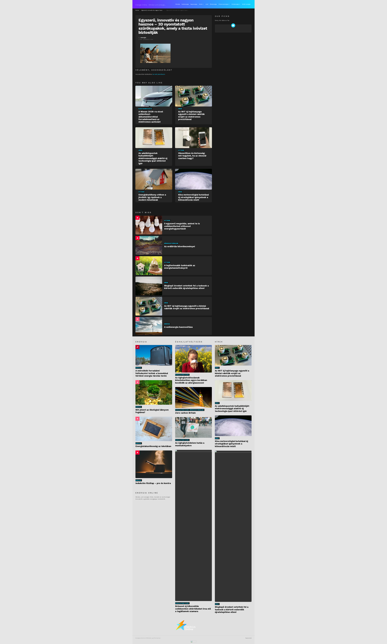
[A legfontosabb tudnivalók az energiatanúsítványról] (148, 265)
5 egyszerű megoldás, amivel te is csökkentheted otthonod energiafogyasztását (182, 226)
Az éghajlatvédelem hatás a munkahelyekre (189, 444)
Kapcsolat (248, 638)
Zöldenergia (235, 4)
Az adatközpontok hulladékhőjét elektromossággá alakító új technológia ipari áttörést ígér (152, 158)
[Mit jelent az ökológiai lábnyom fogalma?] (153, 392)
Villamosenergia (223, 4)
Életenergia (213, 4)
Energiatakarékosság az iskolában (153, 446)
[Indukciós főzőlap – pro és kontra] (153, 464)
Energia (167, 324)
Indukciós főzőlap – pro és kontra (153, 483)
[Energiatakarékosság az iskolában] (153, 429)
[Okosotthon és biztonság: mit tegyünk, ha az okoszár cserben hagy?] (193, 137)
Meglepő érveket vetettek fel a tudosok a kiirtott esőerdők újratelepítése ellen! (186, 286)
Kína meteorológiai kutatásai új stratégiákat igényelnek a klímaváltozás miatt (193, 197)
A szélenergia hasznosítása (178, 327)
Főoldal (177, 4)
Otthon (181, 150)
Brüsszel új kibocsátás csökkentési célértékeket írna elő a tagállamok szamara (193, 609)
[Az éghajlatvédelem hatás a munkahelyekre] (193, 427)
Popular (137, 319)
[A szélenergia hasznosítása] (148, 326)
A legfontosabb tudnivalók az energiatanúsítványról (179, 266)
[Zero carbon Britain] (193, 397)
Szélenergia (185, 4)
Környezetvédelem (171, 243)
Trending (137, 347)
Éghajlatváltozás (182, 374)
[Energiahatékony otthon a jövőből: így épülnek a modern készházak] (153, 179)
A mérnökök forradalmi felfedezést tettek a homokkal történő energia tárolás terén (151, 373)
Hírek (200, 4)
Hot (137, 218)
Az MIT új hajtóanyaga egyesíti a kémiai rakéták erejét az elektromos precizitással (191, 115)
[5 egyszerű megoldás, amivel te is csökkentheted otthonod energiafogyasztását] (148, 225)
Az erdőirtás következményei (179, 246)
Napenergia (193, 4)
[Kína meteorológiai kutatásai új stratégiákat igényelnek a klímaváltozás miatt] (193, 179)
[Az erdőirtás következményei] (148, 245)
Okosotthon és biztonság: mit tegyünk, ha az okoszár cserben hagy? (192, 156)
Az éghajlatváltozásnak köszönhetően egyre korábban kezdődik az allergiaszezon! (191, 380)
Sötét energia (246, 4)
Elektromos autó (145, 108)
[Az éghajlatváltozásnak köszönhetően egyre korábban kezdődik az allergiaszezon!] (193, 359)
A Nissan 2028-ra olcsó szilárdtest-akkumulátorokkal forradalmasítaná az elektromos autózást (150, 116)
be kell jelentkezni (159, 74)
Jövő (206, 4)
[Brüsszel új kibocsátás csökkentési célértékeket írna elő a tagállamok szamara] (193, 525)
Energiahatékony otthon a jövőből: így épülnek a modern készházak (152, 197)
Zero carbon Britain (185, 413)
